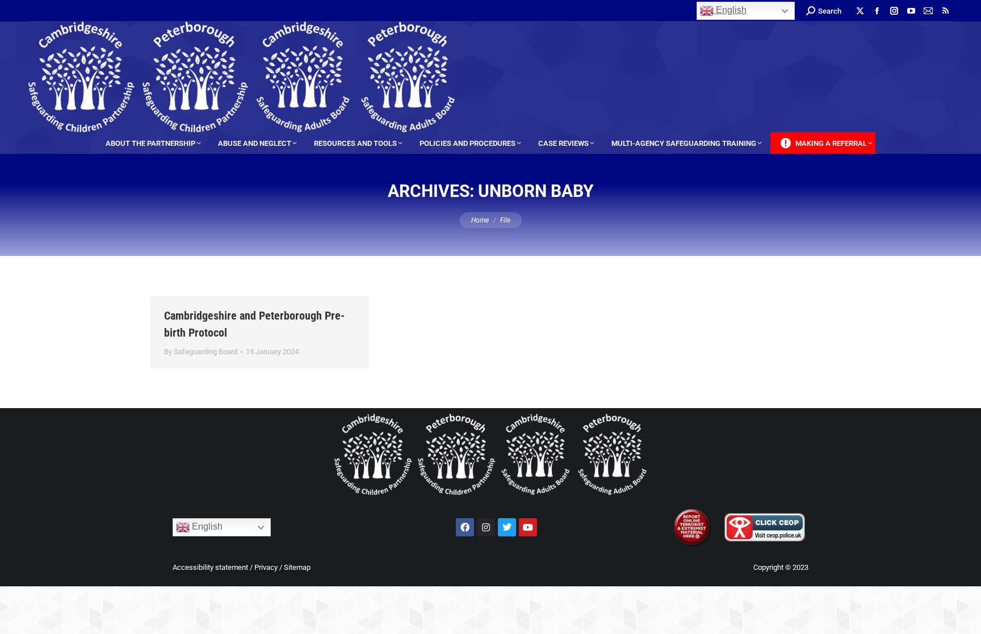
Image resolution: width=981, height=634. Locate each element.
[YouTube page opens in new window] (911, 10)
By (200, 351)
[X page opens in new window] (860, 10)
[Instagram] (486, 527)
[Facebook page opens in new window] (877, 10)
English (730, 10)
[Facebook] (465, 527)
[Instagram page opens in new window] (894, 10)
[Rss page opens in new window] (945, 10)
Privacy (266, 567)
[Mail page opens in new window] (928, 10)
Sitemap (297, 567)
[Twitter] (507, 527)
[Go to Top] (964, 617)
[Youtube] (528, 527)
